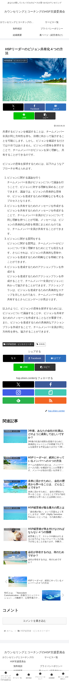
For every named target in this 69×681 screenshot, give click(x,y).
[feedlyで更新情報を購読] (18, 400)
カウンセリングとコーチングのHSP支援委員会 (18, 659)
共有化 (42, 344)
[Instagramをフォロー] (18, 392)
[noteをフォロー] (50, 392)
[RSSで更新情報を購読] (50, 400)
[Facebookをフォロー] (50, 384)
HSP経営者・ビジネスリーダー (19, 344)
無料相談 (17, 666)
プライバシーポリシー (51, 666)
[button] (45, 115)
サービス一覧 (51, 657)
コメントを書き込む (34, 620)
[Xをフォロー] (18, 384)
